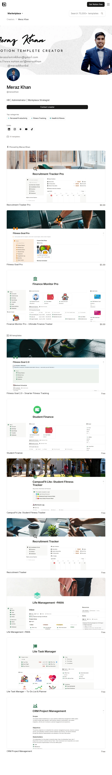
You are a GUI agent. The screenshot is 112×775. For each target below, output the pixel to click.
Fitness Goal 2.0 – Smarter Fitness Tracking (28, 393)
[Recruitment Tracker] (56, 544)
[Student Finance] (56, 425)
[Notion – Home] (4, 4)
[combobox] (87, 13)
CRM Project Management (19, 751)
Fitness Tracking (39, 118)
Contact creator (47, 107)
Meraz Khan (23, 19)
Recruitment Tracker (16, 572)
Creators (10, 19)
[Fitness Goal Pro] (56, 236)
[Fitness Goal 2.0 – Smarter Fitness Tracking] (56, 365)
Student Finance (15, 453)
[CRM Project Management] (56, 723)
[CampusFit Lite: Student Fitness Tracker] (56, 484)
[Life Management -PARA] (56, 604)
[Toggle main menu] (108, 4)
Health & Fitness (58, 118)
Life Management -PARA (18, 632)
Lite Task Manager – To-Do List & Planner (27, 691)
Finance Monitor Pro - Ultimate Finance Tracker (30, 324)
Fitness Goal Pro (15, 264)
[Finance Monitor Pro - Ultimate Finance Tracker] (56, 296)
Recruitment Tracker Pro (18, 204)
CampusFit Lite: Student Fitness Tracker (26, 512)
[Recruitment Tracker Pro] (56, 176)
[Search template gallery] (102, 13)
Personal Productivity (18, 118)
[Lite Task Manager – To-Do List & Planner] (56, 663)
